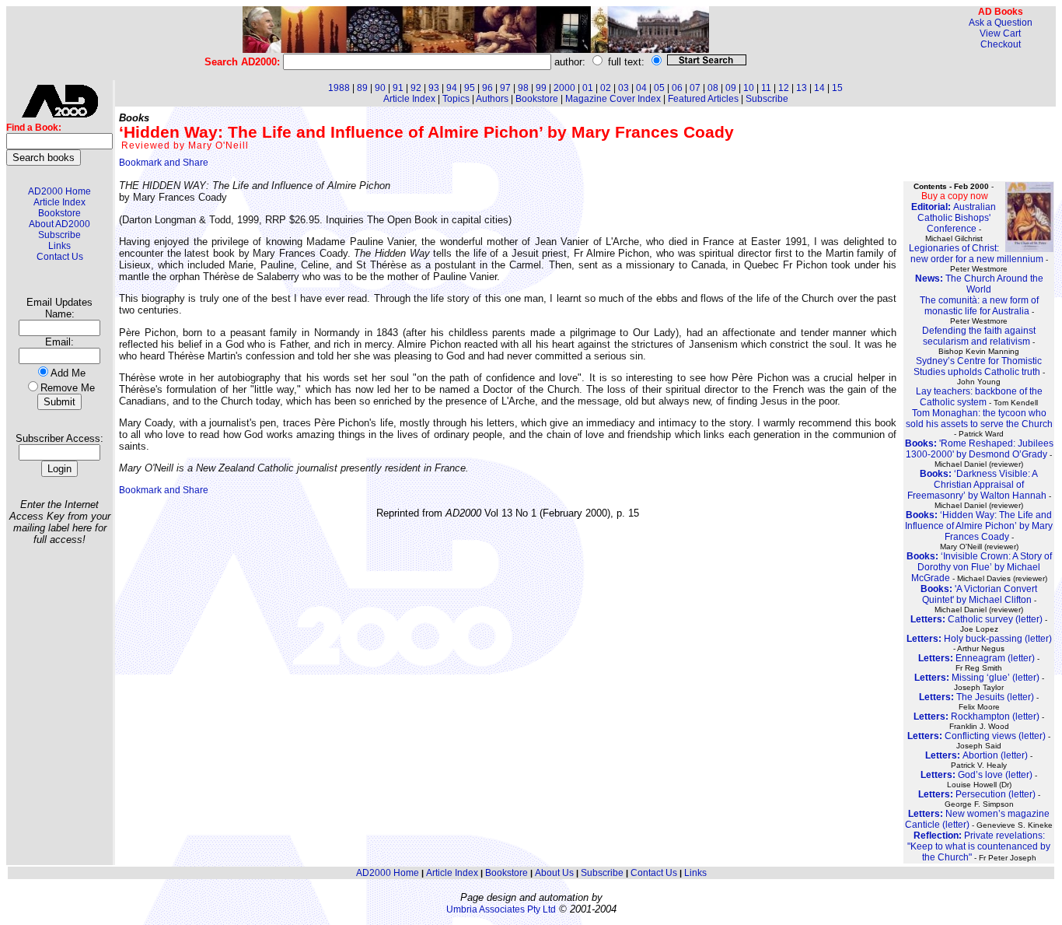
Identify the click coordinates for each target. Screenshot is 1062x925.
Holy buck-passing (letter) (979, 638)
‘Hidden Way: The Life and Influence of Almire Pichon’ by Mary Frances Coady (979, 526)
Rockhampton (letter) (976, 716)
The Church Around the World (979, 284)
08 (712, 87)
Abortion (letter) (976, 755)
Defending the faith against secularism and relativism (979, 336)
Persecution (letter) (977, 794)
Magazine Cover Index (613, 98)
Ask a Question (1000, 22)
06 (677, 87)
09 (730, 87)
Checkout (1000, 44)
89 (362, 87)
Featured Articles (703, 98)
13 (801, 87)
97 (505, 87)
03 (623, 87)
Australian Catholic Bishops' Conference (953, 217)
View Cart (1000, 33)
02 (605, 87)
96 (487, 87)
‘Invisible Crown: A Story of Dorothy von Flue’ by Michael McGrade (979, 567)
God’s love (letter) (976, 774)
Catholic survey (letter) (976, 619)
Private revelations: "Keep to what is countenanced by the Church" (978, 846)
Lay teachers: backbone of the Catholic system (979, 397)
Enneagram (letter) (976, 658)
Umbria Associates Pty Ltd (501, 909)
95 (469, 87)
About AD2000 (59, 224)
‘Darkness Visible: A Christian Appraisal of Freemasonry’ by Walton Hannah (976, 484)
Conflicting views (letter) (976, 736)
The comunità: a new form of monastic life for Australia (979, 306)
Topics (456, 98)
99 (541, 87)
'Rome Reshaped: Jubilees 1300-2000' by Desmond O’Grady (979, 449)
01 (587, 87)
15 (837, 87)
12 (783, 87)
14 (819, 87)
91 (398, 87)
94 (451, 87)
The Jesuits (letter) (976, 697)
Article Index (59, 202)
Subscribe (59, 234)
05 (659, 87)
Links (59, 245)
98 (523, 87)
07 (695, 87)
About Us (554, 872)
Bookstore (59, 213)
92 (415, 87)
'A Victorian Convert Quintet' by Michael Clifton (979, 594)
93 (433, 87)
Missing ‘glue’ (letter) (976, 677)
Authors (492, 98)
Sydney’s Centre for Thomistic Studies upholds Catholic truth (978, 366)
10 (748, 87)
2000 (564, 87)
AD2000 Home (59, 191)
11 (766, 87)
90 (380, 87)
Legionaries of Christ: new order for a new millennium (976, 254)
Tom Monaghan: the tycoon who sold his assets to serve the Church (979, 418)
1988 (339, 87)
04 (641, 87)
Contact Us (60, 256)
